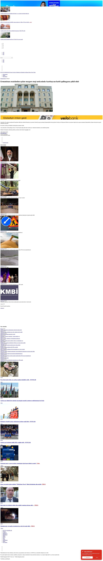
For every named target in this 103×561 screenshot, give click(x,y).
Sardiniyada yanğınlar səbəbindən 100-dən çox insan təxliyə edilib (12, 342)
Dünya (29, 72)
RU (3, 54)
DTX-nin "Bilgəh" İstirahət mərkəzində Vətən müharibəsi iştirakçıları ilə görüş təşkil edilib (17, 351)
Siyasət (11, 72)
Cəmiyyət (15, 72)
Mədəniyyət (19, 72)
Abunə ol (2, 308)
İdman (27, 72)
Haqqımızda (5, 74)
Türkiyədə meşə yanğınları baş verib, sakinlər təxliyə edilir (11, 332)
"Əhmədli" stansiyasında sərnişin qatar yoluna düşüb (10, 345)
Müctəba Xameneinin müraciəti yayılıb (7, 334)
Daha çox (2, 361)
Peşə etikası (5, 76)
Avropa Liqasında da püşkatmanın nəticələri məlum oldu (11, 329)
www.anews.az (3, 133)
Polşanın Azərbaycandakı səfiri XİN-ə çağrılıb (9, 347)
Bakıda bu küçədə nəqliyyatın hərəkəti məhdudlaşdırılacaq (11, 353)
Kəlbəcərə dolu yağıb (4, 357)
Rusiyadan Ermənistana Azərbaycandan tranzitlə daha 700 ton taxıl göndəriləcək (15, 355)
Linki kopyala (5, 142)
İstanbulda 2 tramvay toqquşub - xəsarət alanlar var (10, 336)
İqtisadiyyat (23, 72)
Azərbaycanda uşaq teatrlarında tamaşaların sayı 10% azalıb (11, 360)
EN (3, 53)
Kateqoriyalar (3, 78)
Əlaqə (4, 75)
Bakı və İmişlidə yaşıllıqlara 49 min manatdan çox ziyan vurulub (12, 349)
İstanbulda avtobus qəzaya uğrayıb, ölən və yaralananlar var (11, 340)
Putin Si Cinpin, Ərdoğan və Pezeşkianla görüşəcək (10, 338)
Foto (32, 72)
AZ (3, 52)
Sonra (97, 557)
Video (34, 72)
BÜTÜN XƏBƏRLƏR (5, 72)
